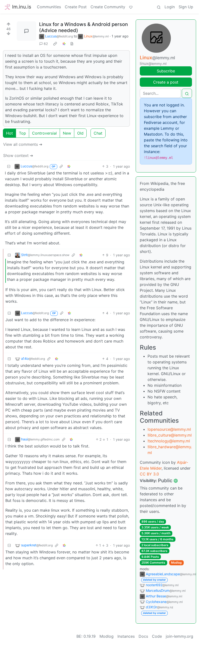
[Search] (159, 7)
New (67, 133)
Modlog (176, 562)
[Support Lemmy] (130, 7)
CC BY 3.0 (149, 474)
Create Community (108, 6)
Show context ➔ (18, 155)
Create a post (165, 82)
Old (80, 133)
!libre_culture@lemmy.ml (170, 435)
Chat (98, 133)
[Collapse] (9, 166)
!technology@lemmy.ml (169, 441)
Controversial (44, 133)
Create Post (76, 6)
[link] (55, 43)
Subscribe (166, 71)
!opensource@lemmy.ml (169, 429)
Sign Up (186, 6)
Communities (49, 6)
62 (46, 44)
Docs (143, 636)
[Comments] (26, 31)
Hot (9, 133)
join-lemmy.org (179, 636)
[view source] (72, 43)
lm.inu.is (21, 7)
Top (22, 133)
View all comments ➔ (22, 144)
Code (157, 636)
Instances (126, 636)
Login (170, 6)
